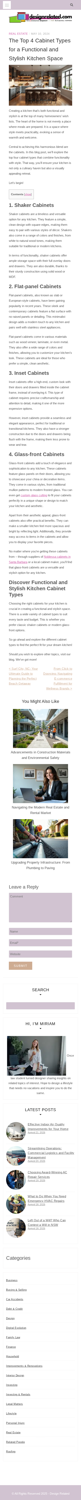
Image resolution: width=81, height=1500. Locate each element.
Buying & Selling (16, 1289)
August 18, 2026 (36, 1204)
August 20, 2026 (36, 1161)
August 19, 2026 (36, 1180)
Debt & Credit (14, 1308)
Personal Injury (15, 1423)
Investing (11, 1384)
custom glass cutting (34, 495)
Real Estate (18, 33)
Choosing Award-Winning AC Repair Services (47, 1175)
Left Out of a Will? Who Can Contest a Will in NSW (47, 1222)
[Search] (72, 5)
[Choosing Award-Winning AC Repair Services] (16, 1180)
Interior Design (15, 1375)
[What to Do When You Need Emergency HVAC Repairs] (16, 1204)
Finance (11, 1346)
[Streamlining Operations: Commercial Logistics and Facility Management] (16, 1156)
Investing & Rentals (18, 1394)
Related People (15, 1442)
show (28, 194)
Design (10, 1318)
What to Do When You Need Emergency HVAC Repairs (47, 1198)
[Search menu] (7, 5)
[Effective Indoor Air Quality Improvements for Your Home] (16, 1132)
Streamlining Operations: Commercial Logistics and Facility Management (51, 1153)
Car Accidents (14, 1299)
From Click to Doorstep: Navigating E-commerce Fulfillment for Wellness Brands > (57, 678)
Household (12, 1356)
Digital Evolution (16, 1327)
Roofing (11, 1451)
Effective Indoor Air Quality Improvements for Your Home (48, 1127)
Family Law (13, 1337)
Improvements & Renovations (24, 1365)
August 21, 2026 (36, 1132)
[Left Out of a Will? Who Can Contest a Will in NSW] (16, 1228)
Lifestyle (11, 1413)
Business (11, 1280)
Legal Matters (14, 1403)
